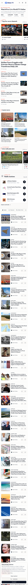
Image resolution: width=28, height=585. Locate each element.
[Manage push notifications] (25, 2)
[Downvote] (25, 222)
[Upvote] (22, 222)
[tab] (4, 210)
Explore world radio (5, 204)
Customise (15, 579)
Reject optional (14, 576)
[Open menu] (2, 2)
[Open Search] (19, 2)
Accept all (14, 582)
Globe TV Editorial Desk (15, 222)
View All (25, 149)
